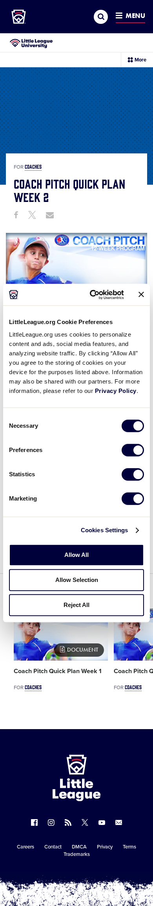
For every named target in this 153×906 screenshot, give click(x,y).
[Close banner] (141, 294)
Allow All (76, 554)
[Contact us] (118, 822)
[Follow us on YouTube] (101, 822)
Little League (103, 874)
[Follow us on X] (85, 822)
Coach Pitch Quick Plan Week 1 (58, 671)
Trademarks (77, 854)
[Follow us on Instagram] (51, 822)
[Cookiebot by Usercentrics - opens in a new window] (93, 295)
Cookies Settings (104, 530)
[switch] (133, 450)
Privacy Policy (116, 390)
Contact (53, 847)
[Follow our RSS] (68, 822)
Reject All (76, 605)
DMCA (79, 847)
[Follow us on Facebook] (34, 822)
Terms (129, 847)
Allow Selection (76, 579)
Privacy (105, 847)
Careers (25, 847)
